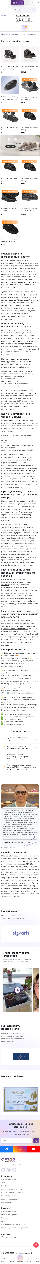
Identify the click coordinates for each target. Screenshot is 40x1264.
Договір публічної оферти (11, 1189)
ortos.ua (25, 658)
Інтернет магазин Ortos (10, 34)
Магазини (5, 1221)
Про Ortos (5, 1186)
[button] (20, 1260)
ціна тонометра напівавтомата (14, 629)
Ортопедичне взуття (30, 34)
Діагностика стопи (8, 1179)
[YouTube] (3, 1170)
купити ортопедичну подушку (22, 621)
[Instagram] (20, 1149)
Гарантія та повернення (10, 1199)
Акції (3, 1183)
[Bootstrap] (20, 1160)
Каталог (19, 2)
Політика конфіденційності (12, 1192)
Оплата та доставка (8, 1196)
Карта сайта (6, 1202)
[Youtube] (33, 1149)
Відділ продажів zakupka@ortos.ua (14, 1228)
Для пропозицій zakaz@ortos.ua (13, 1224)
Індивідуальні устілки (9, 1215)
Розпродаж (5, 1218)
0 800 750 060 (23, 16)
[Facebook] (6, 1149)
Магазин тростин (9, 579)
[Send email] (36, 1140)
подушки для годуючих (11, 598)
